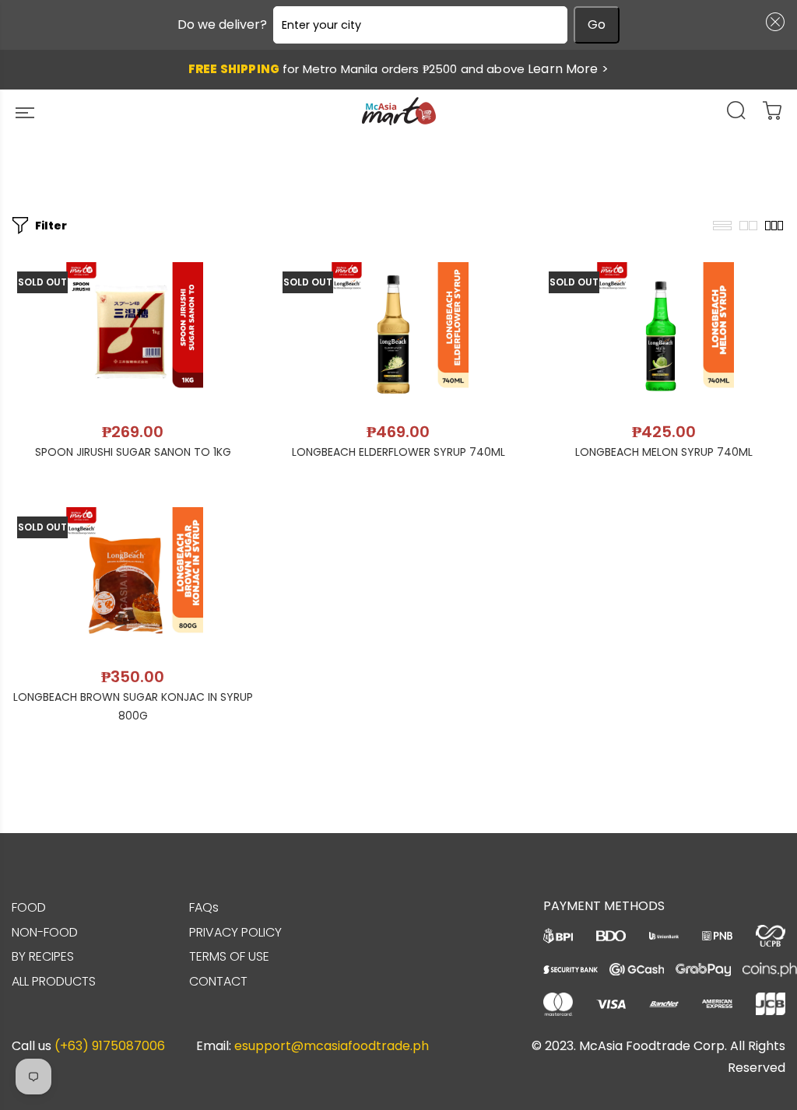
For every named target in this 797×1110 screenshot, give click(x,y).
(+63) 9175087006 (109, 1046)
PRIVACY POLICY (235, 932)
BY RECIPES (43, 956)
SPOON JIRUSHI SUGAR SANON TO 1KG (133, 452)
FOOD (29, 907)
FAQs (204, 907)
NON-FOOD (45, 932)
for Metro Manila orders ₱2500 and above (398, 68)
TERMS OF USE (229, 956)
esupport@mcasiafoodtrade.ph (331, 1046)
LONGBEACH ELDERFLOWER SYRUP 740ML (398, 452)
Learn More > (568, 68)
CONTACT (218, 981)
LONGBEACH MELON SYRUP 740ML (664, 452)
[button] (772, 21)
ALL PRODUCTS (54, 981)
